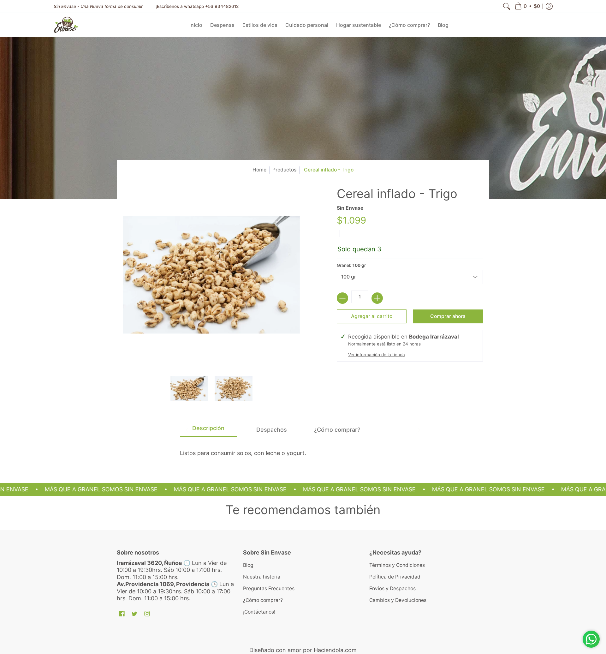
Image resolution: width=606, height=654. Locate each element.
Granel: (351, 265)
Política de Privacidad (394, 577)
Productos (284, 170)
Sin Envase (350, 208)
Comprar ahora (448, 316)
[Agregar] (377, 298)
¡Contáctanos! (259, 612)
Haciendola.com (335, 650)
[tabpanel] (303, 450)
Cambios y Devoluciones (397, 600)
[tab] (208, 430)
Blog (248, 565)
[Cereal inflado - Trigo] (189, 388)
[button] (527, 6)
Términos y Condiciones (397, 565)
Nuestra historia (261, 577)
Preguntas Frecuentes (268, 588)
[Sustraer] (342, 298)
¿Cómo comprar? (263, 600)
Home (259, 170)
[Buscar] (506, 6)
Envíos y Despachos (392, 588)
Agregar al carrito (371, 316)
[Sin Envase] (66, 25)
